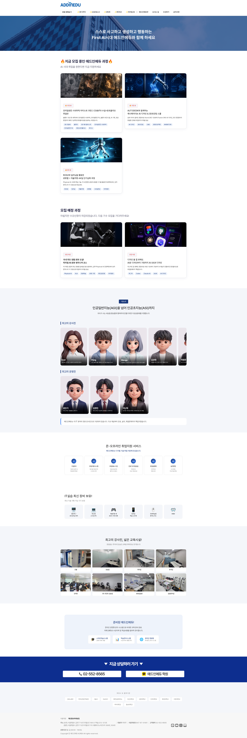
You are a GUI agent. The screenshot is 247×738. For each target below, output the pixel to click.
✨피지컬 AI (130, 12)
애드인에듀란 (143, 12)
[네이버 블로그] (185, 725)
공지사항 (176, 12)
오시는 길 (155, 12)
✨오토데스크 (95, 12)
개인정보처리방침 (74, 719)
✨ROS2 (118, 12)
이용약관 (63, 719)
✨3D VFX (81, 12)
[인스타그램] (180, 725)
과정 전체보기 (67, 12)
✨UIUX (107, 12)
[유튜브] (176, 725)
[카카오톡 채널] (172, 725)
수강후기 (166, 12)
